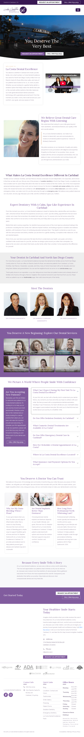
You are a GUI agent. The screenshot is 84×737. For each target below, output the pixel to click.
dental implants (40, 189)
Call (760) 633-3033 (71, 2)
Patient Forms (47, 706)
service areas (64, 268)
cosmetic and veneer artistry (61, 186)
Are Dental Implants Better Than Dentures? (41, 510)
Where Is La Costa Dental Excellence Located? (54, 454)
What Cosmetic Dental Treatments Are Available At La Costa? (51, 426)
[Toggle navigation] (78, 10)
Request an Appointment (49, 2)
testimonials (28, 277)
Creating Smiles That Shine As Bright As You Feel (16, 352)
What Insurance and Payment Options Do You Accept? (54, 463)
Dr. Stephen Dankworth (15, 318)
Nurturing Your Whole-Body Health (67, 369)
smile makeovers (60, 189)
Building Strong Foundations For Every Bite (68, 352)
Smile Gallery (47, 700)
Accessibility (62, 731)
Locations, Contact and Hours (50, 692)
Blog (44, 687)
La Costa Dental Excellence (16, 731)
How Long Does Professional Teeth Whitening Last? (65, 510)
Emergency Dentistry (49, 713)
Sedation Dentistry (49, 709)
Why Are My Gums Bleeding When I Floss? (14, 510)
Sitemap (69, 731)
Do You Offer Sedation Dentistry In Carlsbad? (53, 418)
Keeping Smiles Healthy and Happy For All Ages (16, 369)
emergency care (52, 191)
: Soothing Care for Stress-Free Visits (42, 352)
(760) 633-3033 (13, 430)
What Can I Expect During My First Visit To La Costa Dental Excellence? (54, 391)
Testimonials (47, 696)
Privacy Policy (76, 731)
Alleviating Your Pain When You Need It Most (42, 369)
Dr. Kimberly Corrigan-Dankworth (42, 320)
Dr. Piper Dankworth (68, 318)
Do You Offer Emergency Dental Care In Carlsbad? (51, 436)
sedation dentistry (46, 181)
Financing (46, 703)
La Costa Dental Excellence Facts (51, 717)
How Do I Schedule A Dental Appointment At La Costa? (54, 446)
